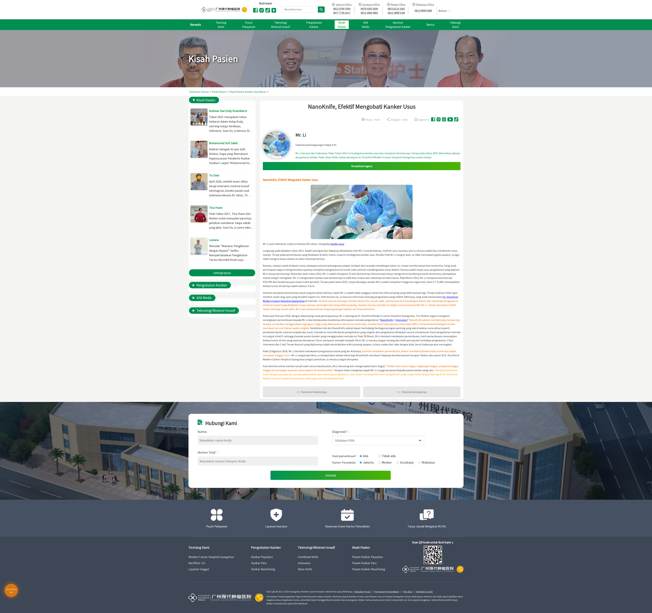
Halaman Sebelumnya (312, 392)
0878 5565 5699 (369, 8)
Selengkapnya (222, 273)
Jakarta (368, 462)
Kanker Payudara (262, 557)
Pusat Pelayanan (216, 526)
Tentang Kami (198, 547)
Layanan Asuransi (276, 526)
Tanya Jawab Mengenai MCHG (427, 526)
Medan (387, 462)
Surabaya (407, 462)
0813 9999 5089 (423, 10)
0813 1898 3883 (369, 12)
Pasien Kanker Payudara (367, 557)
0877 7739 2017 (341, 12)
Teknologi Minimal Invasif (215, 310)
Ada (365, 456)
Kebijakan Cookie (424, 591)
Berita (430, 24)
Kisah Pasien (205, 100)
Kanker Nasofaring (263, 569)
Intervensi (401, 320)
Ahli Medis (204, 297)
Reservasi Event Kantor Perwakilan (347, 526)
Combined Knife (308, 557)
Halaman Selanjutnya (412, 392)
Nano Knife (305, 569)
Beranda (195, 24)
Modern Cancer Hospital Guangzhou (211, 557)
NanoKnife (386, 320)
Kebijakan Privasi (362, 591)
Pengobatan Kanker (211, 285)
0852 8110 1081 (396, 8)
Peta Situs (407, 591)
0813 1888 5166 (396, 12)
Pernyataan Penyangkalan (386, 591)
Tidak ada (389, 456)
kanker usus (337, 244)
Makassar (428, 462)
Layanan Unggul (198, 569)
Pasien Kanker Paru (364, 563)
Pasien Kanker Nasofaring (368, 569)
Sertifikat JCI (196, 563)
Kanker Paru (259, 563)
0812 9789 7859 (341, 8)
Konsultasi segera (361, 166)
